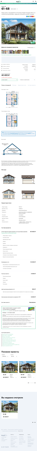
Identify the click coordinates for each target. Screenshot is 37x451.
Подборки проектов (14, 438)
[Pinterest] (32, 16)
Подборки (5, 429)
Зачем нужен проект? (13, 440)
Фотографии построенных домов (14, 446)
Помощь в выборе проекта (31, 441)
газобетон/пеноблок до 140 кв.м (8, 337)
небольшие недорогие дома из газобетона (10, 344)
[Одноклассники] (33, 16)
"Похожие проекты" (14, 133)
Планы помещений (6, 85)
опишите (29, 133)
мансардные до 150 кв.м (7, 342)
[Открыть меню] (1, 1)
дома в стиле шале (6, 336)
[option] (9, 371)
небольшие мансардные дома (8, 343)
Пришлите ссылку (6, 310)
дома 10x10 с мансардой (7, 335)
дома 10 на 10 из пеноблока (7, 334)
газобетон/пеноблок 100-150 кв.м (9, 341)
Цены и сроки (21, 439)
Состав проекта (32, 85)
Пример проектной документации (8, 233)
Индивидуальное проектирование (30, 443)
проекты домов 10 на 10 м (7, 345)
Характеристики (22, 85)
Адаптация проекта (31, 439)
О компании (21, 436)
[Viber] (31, 16)
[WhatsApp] (28, 16)
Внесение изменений (29, 437)
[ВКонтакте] (26, 16)
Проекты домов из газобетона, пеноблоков (15, 429)
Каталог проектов (14, 436)
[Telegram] (29, 16)
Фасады (14, 85)
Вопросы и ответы (22, 442)
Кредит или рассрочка (29, 446)
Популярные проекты (13, 444)
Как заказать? (21, 438)
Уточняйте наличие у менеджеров (6, 77)
